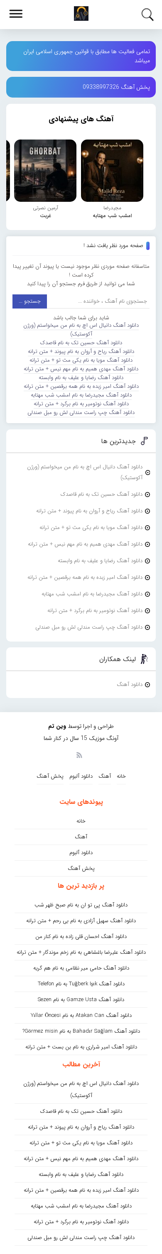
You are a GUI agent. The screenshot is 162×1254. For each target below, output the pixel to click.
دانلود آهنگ (129, 684)
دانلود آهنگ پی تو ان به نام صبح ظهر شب (81, 905)
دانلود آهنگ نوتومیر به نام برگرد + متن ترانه (81, 403)
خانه (121, 776)
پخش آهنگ (50, 776)
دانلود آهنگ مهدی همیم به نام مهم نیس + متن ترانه (81, 369)
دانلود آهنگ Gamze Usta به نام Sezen (81, 999)
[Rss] (79, 754)
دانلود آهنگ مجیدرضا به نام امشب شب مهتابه (81, 395)
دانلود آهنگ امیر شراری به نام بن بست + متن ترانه (81, 1047)
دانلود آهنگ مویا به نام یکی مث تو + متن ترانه (81, 360)
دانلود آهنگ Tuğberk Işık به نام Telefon (81, 984)
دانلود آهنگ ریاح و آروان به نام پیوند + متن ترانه (81, 351)
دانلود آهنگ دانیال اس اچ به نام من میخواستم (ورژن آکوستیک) (81, 329)
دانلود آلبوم (81, 776)
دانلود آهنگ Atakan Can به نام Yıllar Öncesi (81, 1015)
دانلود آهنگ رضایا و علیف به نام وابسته (81, 377)
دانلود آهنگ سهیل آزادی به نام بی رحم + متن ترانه (81, 920)
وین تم (57, 726)
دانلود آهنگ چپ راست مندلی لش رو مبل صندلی (81, 412)
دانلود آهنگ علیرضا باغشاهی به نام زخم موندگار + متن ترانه (81, 952)
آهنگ (104, 776)
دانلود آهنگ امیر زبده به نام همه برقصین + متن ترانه (81, 386)
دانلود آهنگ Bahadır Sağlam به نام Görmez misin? (81, 1031)
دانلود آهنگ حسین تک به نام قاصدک (81, 342)
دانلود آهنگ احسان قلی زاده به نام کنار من (81, 936)
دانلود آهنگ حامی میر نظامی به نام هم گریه (81, 968)
